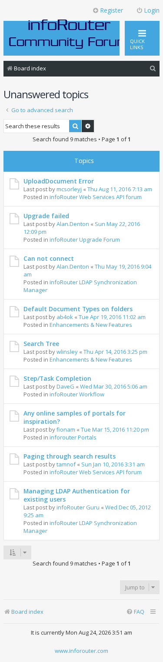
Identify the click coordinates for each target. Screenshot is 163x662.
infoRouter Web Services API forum (96, 197)
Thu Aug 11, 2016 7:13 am (119, 189)
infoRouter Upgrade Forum (85, 239)
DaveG (65, 386)
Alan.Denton (73, 224)
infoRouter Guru (78, 507)
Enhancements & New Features (91, 325)
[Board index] (69, 33)
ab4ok (65, 317)
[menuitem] (153, 68)
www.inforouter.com (81, 651)
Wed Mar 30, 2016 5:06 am (113, 386)
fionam (66, 429)
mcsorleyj (69, 189)
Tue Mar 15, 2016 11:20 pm (115, 429)
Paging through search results (69, 456)
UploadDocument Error (58, 181)
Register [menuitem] (111, 10)
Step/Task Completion (57, 378)
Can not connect (48, 258)
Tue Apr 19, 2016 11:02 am (112, 317)
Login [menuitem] (152, 10)
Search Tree (41, 343)
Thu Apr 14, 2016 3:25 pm (115, 352)
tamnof (66, 464)
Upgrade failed (46, 216)
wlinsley (67, 352)
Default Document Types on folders (78, 309)
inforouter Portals (73, 437)
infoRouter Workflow (77, 394)
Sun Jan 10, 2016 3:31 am (113, 464)
